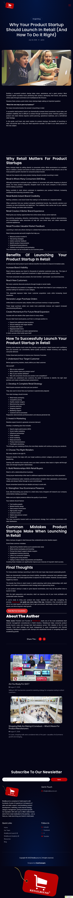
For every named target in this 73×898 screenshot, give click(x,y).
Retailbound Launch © (11, 833)
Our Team (7, 830)
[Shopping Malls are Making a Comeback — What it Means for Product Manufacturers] (36, 709)
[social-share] (40, 639)
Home (6, 827)
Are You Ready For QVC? (19, 684)
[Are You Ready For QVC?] (36, 667)
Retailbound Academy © (11, 836)
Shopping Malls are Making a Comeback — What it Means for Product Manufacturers (34, 727)
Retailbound (16, 602)
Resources (7, 839)
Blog (5, 842)
